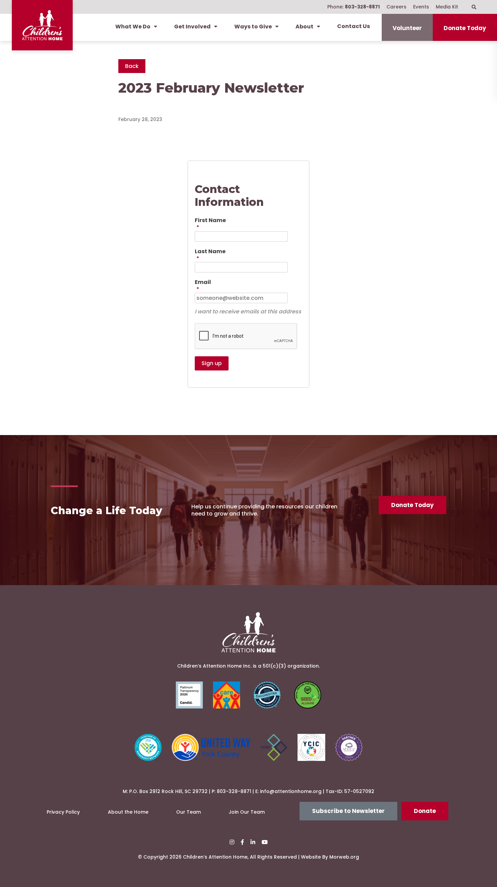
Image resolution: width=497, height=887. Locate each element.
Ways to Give (253, 26)
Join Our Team (247, 812)
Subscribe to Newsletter (348, 811)
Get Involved (192, 26)
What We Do (132, 26)
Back (132, 66)
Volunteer (407, 28)
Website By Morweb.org (330, 857)
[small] (232, 842)
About (304, 26)
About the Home (128, 812)
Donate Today (465, 28)
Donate (425, 811)
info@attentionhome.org (291, 791)
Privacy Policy (63, 812)
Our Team (188, 812)
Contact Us (353, 26)
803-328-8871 (234, 791)
